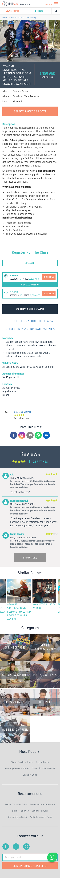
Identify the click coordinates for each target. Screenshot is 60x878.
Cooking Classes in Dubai (16, 768)
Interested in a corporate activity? (30, 329)
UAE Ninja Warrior (22, 411)
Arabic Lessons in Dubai (41, 817)
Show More (30, 557)
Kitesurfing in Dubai (17, 817)
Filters (39, 10)
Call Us (47, 4)
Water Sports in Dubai (21, 762)
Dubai (25, 4)
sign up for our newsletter (30, 865)
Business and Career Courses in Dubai (30, 810)
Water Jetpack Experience (42, 804)
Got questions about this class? (30, 321)
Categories (14, 10)
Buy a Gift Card (31, 309)
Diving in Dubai (30, 774)
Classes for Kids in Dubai (43, 768)
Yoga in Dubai (42, 762)
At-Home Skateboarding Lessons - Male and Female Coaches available (19, 611)
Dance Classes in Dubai (16, 804)
